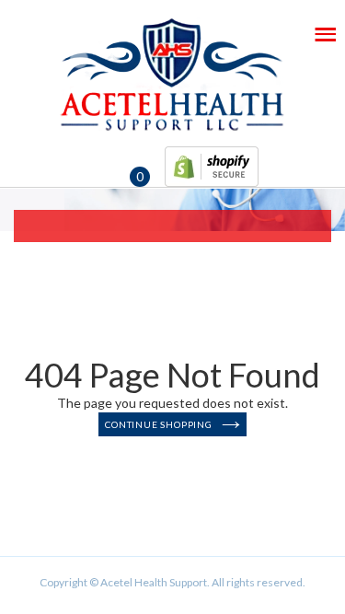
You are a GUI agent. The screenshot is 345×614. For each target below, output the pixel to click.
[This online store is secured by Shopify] (212, 163)
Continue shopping (159, 424)
